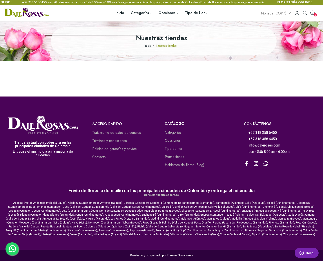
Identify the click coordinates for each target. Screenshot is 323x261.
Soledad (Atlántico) (167, 230)
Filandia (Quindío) (31, 214)
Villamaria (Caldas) (182, 234)
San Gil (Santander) (229, 226)
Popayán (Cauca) (306, 222)
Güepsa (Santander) (212, 214)
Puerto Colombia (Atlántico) (94, 226)
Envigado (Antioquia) (254, 210)
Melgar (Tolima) (266, 218)
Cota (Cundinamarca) (75, 210)
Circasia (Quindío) (20, 210)
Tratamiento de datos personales (116, 132)
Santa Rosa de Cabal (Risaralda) (294, 226)
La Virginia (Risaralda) (95, 218)
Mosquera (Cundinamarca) (35, 222)
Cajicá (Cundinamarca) (146, 206)
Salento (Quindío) (206, 226)
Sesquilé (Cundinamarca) (21, 230)
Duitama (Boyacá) (169, 210)
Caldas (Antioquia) (195, 206)
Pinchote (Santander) (281, 222)
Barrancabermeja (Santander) (196, 202)
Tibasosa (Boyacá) (256, 230)
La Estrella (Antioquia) (41, 218)
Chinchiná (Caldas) (274, 206)
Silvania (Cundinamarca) (82, 230)
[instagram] (256, 164)
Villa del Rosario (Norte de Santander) (146, 234)
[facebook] (246, 164)
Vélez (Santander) (81, 234)
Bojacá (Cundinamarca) (281, 202)
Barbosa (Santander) (136, 202)
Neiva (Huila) (79, 222)
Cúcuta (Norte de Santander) (106, 210)
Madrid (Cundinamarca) (165, 218)
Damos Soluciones (180, 255)
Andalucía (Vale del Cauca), (50, 202)
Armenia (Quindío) (111, 202)
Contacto (99, 156)
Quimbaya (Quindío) (124, 226)
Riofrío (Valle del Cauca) (152, 226)
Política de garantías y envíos (114, 148)
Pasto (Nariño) (203, 222)
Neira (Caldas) (61, 222)
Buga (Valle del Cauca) (77, 206)
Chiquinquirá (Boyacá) (300, 206)
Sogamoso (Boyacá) (141, 230)
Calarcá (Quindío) (172, 206)
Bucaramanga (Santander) (45, 206)
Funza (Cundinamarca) (89, 214)
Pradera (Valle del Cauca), (24, 226)
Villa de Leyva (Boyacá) (108, 234)
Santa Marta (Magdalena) (258, 226)
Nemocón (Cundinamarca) (104, 222)
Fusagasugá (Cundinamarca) (122, 214)
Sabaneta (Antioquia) (181, 226)
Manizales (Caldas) (218, 218)
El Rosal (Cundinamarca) (225, 210)
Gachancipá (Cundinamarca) (159, 214)
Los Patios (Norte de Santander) (130, 218)
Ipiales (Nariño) (255, 214)
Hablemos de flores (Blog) (184, 164)
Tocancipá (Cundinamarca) (285, 230)
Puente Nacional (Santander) (58, 226)
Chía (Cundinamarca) (248, 206)
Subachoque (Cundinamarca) (225, 230)
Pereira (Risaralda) (224, 222)
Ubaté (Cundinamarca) (55, 234)
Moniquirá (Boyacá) (289, 218)
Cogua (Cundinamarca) (46, 210)
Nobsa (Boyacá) (131, 222)
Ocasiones (173, 140)
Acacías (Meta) (22, 202)
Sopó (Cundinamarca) (193, 230)
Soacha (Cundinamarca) (113, 230)
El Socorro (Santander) (195, 210)
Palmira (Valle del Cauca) (177, 222)
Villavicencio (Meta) (207, 234)
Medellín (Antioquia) (244, 218)
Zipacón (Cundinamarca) (267, 234)
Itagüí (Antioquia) (275, 214)
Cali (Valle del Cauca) (221, 206)
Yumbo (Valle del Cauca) (235, 234)
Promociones (174, 156)
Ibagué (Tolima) (235, 214)
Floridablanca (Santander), (59, 214)
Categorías (173, 132)
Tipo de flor (173, 148)
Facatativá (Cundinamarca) (284, 210)
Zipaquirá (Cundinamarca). (299, 234)
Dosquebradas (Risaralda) (141, 210)
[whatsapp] (266, 164)
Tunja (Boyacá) (31, 234)
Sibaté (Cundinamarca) (52, 230)
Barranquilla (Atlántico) (230, 202)
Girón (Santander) (188, 214)
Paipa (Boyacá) (152, 222)
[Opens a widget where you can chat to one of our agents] (306, 253)
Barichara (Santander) (163, 202)
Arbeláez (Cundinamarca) (83, 202)
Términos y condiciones (109, 140)
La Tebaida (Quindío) (68, 218)
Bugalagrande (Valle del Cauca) (111, 206)
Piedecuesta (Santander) (252, 222)
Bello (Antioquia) (255, 202)
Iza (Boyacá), (296, 214)
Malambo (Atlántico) (193, 218)
